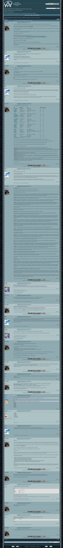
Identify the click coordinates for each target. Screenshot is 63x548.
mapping (20, 100)
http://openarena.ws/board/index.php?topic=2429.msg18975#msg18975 (35, 36)
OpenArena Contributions (17, 17)
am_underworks (16, 115)
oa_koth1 (15, 131)
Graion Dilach (7, 484)
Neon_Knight (7, 65)
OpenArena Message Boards (8, 17)
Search (31, 15)
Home (26, 15)
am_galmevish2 (16, 137)
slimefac (15, 111)
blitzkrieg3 (15, 116)
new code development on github (17, 293)
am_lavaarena (16, 114)
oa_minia (15, 109)
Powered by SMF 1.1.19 (27, 546)
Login (34, 15)
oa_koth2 (15, 134)
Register (37, 15)
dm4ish (15, 132)
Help (28, 15)
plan (25, 40)
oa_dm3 (15, 113)
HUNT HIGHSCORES (16, 100)
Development (24, 17)
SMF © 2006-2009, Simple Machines (35, 546)
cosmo (6, 51)
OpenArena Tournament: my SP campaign (33, 17)
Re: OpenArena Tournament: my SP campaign (24, 51)
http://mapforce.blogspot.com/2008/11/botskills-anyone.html (22, 57)
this (39, 49)
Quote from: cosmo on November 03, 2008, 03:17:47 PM (20, 306)
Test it (37, 42)
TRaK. (5, 373)
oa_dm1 (15, 136)
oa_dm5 (15, 129)
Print (58, 19)
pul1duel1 (15, 110)
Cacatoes (6, 410)
